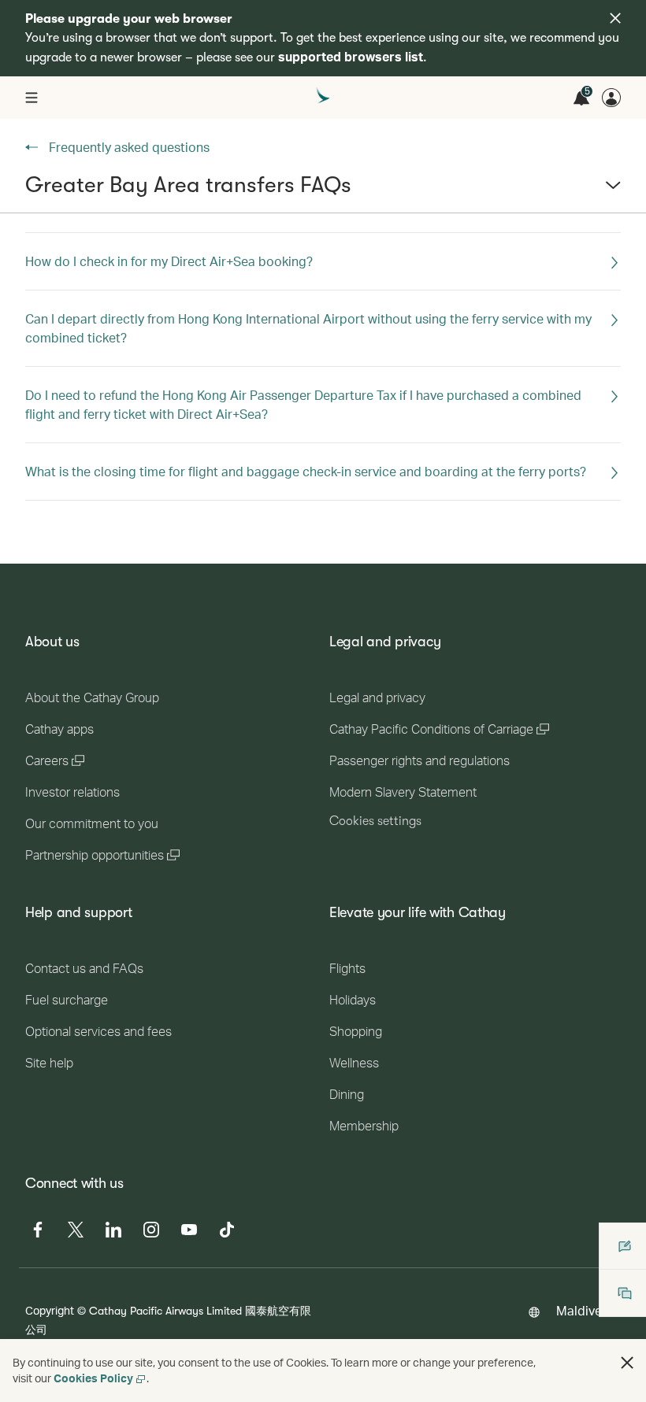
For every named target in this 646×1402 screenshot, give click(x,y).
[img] (615, 18)
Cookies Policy (93, 1378)
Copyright (49, 1310)
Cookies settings (375, 821)
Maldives (582, 1310)
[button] (323, 191)
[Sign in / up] (611, 97)
